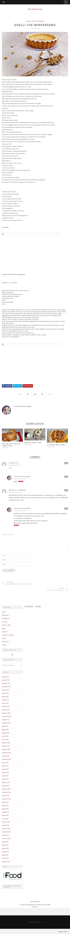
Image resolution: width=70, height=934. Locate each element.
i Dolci (28, 21)
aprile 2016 (5, 736)
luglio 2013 (5, 845)
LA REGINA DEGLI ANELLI (56, 445)
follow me (35, 907)
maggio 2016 (5, 733)
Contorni (4, 632)
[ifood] (12, 881)
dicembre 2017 (6, 683)
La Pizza (4, 645)
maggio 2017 (5, 700)
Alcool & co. (5, 642)
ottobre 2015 (5, 756)
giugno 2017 (5, 697)
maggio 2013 (5, 852)
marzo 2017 (5, 703)
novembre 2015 (6, 753)
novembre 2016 (6, 716)
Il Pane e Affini (6, 625)
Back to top (63, 931)
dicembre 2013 (6, 829)
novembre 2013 (6, 832)
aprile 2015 (5, 776)
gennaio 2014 (5, 825)
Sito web (4, 564)
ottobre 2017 (5, 690)
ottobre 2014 (5, 796)
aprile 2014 (5, 815)
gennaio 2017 (5, 710)
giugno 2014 (5, 809)
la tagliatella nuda (23, 406)
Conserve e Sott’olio (8, 635)
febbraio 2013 (6, 862)
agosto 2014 (5, 802)
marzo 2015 (5, 779)
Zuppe (4, 628)
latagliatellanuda (22, 476)
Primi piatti (5, 615)
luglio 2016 (5, 726)
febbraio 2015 (6, 782)
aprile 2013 (5, 855)
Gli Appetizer (6, 618)
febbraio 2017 (6, 706)
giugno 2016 (5, 730)
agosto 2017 (5, 693)
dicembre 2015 (6, 749)
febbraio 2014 (6, 822)
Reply (66, 463)
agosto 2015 (5, 763)
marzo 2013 (5, 858)
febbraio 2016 (6, 743)
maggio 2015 (5, 772)
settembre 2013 (6, 838)
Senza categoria (38, 21)
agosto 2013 (5, 842)
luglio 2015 (5, 766)
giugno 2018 (5, 677)
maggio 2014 (5, 812)
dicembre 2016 (6, 713)
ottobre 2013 (5, 835)
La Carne (4, 622)
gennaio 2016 (5, 746)
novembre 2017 (6, 687)
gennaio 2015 (5, 786)
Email (4, 560)
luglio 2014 (5, 805)
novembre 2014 (6, 792)
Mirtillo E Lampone (17, 490)
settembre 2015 (6, 759)
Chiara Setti (14, 463)
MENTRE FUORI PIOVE (32, 442)
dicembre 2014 (6, 789)
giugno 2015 (5, 769)
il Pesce (4, 638)
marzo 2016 (5, 739)
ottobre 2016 (5, 720)
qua (27, 290)
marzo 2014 (5, 819)
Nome (4, 555)
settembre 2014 (6, 799)
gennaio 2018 (5, 680)
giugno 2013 (5, 848)
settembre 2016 (6, 723)
